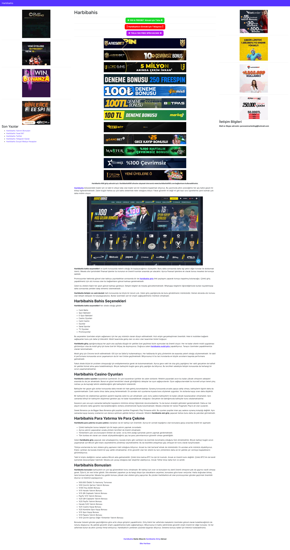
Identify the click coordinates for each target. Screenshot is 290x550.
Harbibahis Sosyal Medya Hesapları (21, 141)
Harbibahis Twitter (14, 136)
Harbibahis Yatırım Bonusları (18, 130)
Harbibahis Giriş (153, 539)
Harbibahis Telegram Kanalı (18, 139)
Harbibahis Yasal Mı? (15, 133)
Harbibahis (7, 3)
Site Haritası (145, 543)
